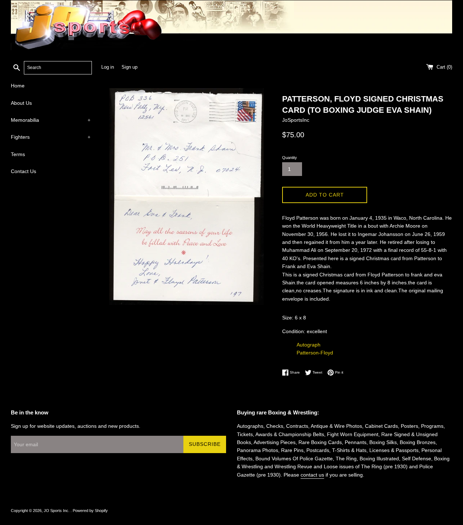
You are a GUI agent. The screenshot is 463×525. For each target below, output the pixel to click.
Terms (18, 154)
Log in (107, 67)
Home (18, 86)
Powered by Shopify (90, 510)
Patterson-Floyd (315, 353)
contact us (312, 475)
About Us (21, 103)
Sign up (129, 67)
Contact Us (23, 171)
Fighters (50, 137)
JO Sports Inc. (57, 510)
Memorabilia (50, 120)
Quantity (289, 157)
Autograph (308, 345)
